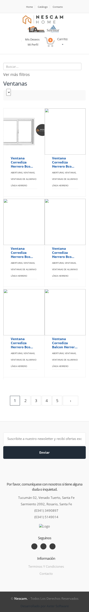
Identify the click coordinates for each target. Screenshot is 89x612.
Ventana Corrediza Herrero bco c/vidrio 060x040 (20, 253)
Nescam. (21, 598)
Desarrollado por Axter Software (45, 606)
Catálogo (43, 6)
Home (29, 6)
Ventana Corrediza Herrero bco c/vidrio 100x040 (62, 253)
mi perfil (32, 44)
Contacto (58, 6)
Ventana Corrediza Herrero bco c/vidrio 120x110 (20, 343)
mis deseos (32, 39)
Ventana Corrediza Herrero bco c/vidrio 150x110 (20, 162)
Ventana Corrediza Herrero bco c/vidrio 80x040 (65, 162)
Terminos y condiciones (46, 566)
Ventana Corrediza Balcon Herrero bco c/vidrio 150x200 (64, 343)
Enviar (44, 452)
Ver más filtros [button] (16, 74)
